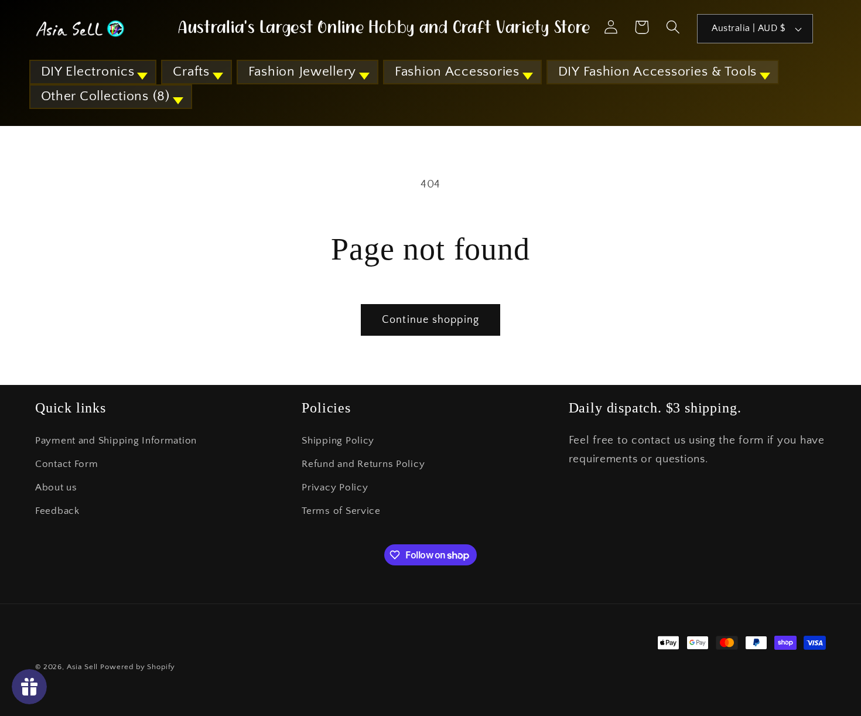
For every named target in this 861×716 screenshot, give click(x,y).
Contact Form (66, 464)
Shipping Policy (338, 440)
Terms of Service (341, 511)
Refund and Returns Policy (363, 464)
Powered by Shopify (137, 667)
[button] (93, 72)
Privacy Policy (335, 487)
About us (56, 487)
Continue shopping (430, 320)
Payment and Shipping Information (116, 440)
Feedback (57, 511)
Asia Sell (82, 667)
